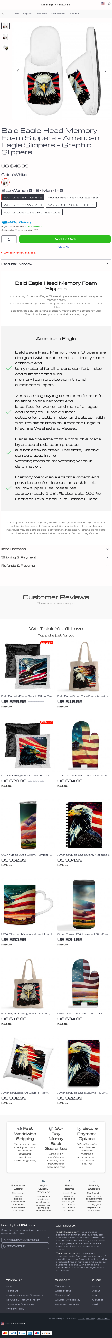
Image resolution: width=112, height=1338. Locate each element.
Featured (74, 13)
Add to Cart (65, 239)
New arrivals (58, 13)
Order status (63, 1290)
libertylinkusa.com (67, 1231)
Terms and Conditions (20, 1304)
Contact (97, 1299)
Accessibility (103, 1318)
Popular (27, 13)
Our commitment (67, 1253)
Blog (9, 1286)
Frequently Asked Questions (24, 1295)
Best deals (41, 13)
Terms (81, 1318)
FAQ (95, 1304)
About (96, 1290)
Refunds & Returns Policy (23, 1299)
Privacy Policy (15, 1308)
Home (16, 13)
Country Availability (67, 1299)
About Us (12, 1290)
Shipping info (63, 1295)
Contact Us (62, 1286)
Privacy (90, 1318)
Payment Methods (67, 1304)
